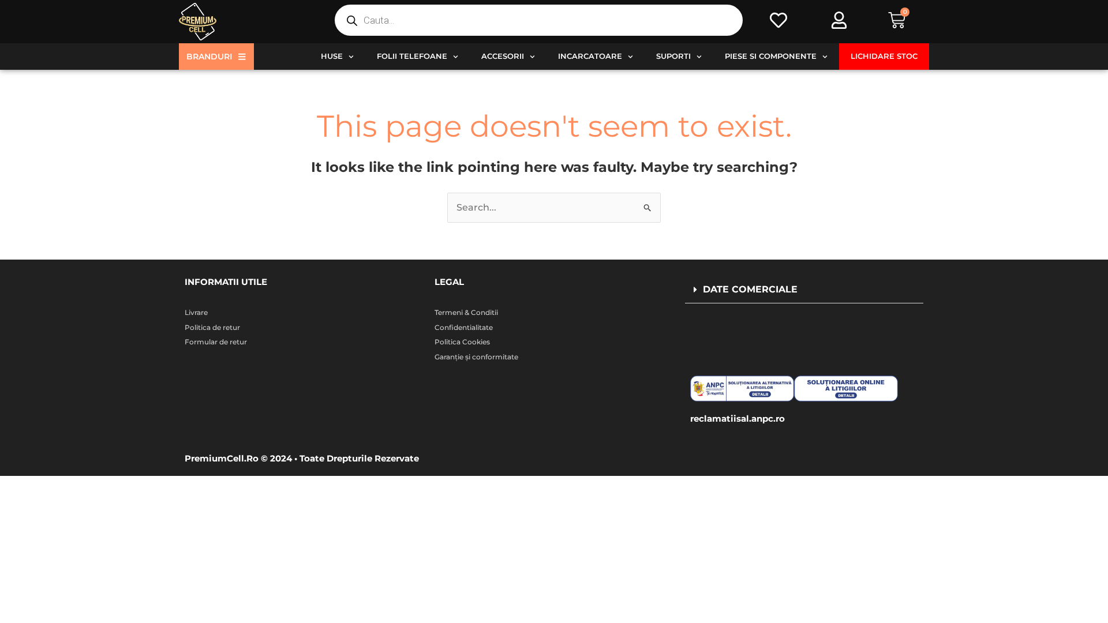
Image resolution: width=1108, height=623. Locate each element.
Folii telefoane (412, 56)
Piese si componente (771, 56)
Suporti (673, 56)
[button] (804, 289)
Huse (332, 56)
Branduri (209, 56)
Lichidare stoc (884, 56)
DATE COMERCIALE (750, 289)
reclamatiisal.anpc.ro (737, 418)
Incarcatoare (590, 56)
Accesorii (502, 56)
